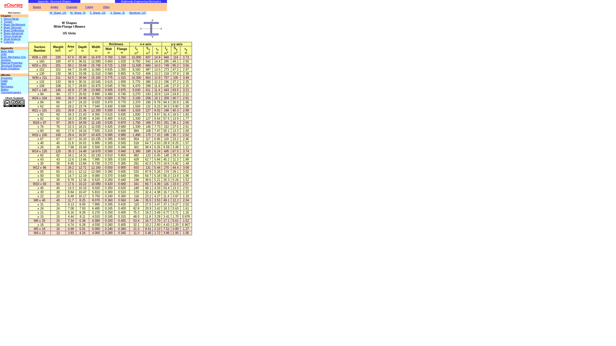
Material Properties (12, 62)
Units (4, 54)
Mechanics (7, 86)
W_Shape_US (58, 12)
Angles (54, 7)
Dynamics (7, 77)
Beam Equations (10, 68)
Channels (71, 7)
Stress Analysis (13, 36)
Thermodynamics (11, 92)
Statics (5, 89)
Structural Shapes (11, 65)
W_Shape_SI (77, 12)
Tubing (89, 7)
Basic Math (7, 51)
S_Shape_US (97, 12)
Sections (6, 59)
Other (106, 7)
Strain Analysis (12, 38)
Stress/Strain (11, 18)
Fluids (4, 80)
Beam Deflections (14, 30)
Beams (37, 7)
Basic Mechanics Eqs (13, 57)
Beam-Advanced (13, 33)
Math (3, 83)
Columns (9, 41)
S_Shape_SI (117, 12)
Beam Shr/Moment (14, 24)
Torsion (8, 21)
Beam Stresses (13, 27)
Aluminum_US (137, 12)
